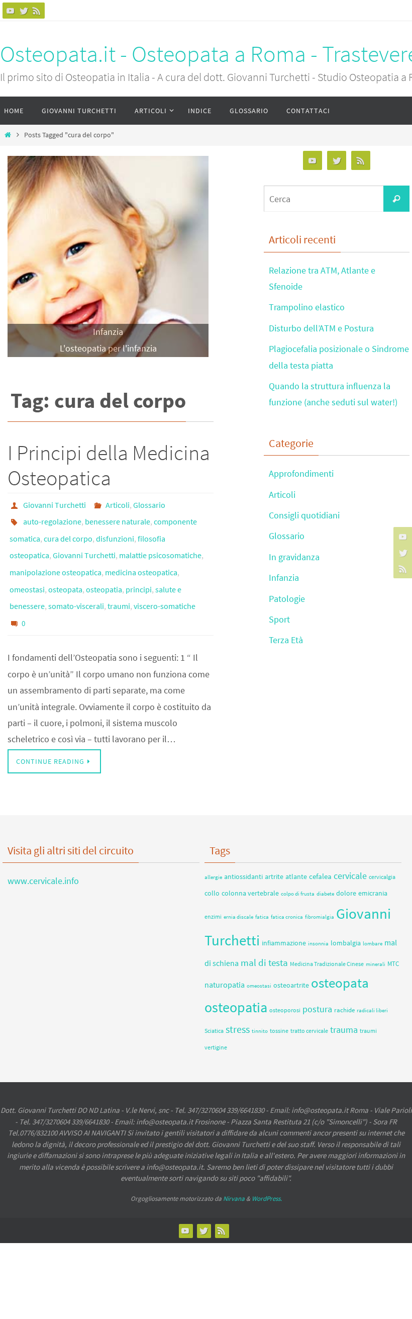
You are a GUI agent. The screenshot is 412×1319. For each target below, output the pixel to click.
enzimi (213, 894)
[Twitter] (24, 11)
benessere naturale (117, 518)
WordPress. (267, 1176)
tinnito (260, 1009)
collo (212, 870)
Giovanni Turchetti (54, 504)
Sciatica (214, 1009)
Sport (279, 619)
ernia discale (238, 895)
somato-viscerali (76, 588)
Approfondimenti (301, 473)
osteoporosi (284, 988)
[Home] (8, 134)
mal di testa (264, 940)
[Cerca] (396, 199)
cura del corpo (68, 532)
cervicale (350, 853)
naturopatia (224, 962)
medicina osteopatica (141, 560)
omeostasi (27, 574)
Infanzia (108, 331)
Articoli (118, 504)
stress (238, 1007)
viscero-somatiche (164, 588)
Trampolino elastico (307, 307)
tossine (279, 1009)
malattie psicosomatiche (160, 546)
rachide (344, 988)
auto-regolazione (52, 518)
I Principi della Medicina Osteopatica (109, 465)
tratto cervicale (309, 1009)
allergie (213, 855)
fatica (262, 895)
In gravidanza (294, 557)
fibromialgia (319, 895)
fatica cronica (287, 894)
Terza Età (286, 640)
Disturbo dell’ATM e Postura (321, 328)
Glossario (149, 504)
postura (317, 987)
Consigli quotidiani (304, 515)
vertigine (215, 1025)
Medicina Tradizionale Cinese (327, 941)
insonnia (318, 921)
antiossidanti (243, 854)
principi (139, 574)
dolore (346, 871)
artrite (274, 854)
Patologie (287, 598)
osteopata (65, 574)
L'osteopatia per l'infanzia (108, 348)
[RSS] (37, 11)
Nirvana (234, 1176)
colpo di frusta (298, 871)
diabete (325, 871)
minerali (375, 942)
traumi (119, 588)
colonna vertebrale (250, 870)
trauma (344, 1008)
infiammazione (284, 920)
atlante (296, 854)
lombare (372, 921)
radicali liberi (372, 989)
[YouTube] (11, 11)
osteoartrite (291, 963)
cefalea (320, 854)
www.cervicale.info (43, 858)
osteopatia (104, 574)
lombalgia (346, 920)
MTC (393, 941)
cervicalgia (382, 854)
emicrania (372, 870)
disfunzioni (115, 532)
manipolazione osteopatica (55, 560)
